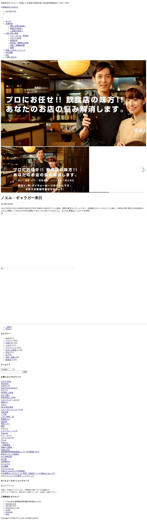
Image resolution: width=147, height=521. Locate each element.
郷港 (3, 426)
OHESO (4, 421)
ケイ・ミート (6, 435)
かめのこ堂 (5, 386)
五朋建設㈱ (5, 461)
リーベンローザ (7, 438)
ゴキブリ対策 (15, 38)
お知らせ (9, 343)
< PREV (9, 327)
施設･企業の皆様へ (18, 26)
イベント (9, 340)
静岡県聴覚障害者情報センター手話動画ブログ (20, 452)
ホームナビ (5, 464)
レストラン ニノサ (9, 431)
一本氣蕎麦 (5, 445)
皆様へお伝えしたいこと (16, 50)
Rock (7, 338)
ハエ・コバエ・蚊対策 (19, 36)
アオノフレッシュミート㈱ (12, 409)
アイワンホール (7, 469)
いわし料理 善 (7, 417)
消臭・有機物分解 (17, 45)
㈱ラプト (4, 390)
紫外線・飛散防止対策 (19, 43)
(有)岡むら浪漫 (7, 393)
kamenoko (4, 384)
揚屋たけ (4, 402)
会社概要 (9, 53)
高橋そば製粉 (6, 447)
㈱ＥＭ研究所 (6, 457)
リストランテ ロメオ (10, 400)
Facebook (9, 512)
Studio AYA (5, 450)
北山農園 (4, 466)
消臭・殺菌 (10, 357)
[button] (3, 103)
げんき (3, 440)
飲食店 (8, 360)
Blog (7, 514)
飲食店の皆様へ (16, 28)
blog (7, 55)
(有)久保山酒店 (7, 407)
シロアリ (9, 345)
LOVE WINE (6, 381)
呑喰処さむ (5, 419)
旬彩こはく (5, 424)
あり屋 (3, 459)
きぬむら (4, 442)
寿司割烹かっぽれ (8, 397)
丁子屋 (3, 414)
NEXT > (9, 329)
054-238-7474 (11, 11)
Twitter (8, 510)
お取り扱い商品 (12, 33)
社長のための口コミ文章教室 (13, 471)
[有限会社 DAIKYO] (9, 7)
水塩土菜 (4, 412)
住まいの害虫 (11, 350)
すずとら (4, 428)
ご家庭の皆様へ (16, 31)
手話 (7, 352)
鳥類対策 (13, 41)
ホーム (8, 21)
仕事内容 (9, 24)
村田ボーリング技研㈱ (10, 454)
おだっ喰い (5, 395)
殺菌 (12, 48)
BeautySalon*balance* (9, 388)
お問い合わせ (11, 57)
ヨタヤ (3, 405)
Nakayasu (4, 433)
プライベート (11, 348)
